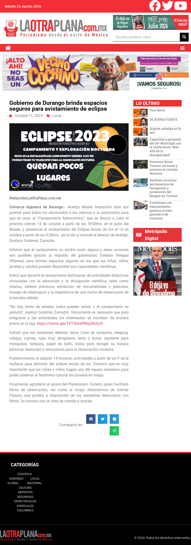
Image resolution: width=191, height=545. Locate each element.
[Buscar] (184, 37)
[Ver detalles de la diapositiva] (150, 22)
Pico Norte (157, 110)
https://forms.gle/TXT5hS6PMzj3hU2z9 (70, 323)
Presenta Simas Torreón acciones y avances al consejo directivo (164, 167)
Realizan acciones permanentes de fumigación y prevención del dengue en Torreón (163, 188)
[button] (182, 48)
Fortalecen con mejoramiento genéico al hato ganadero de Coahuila (161, 210)
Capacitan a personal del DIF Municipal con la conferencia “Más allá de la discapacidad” (165, 147)
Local (56, 115)
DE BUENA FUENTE (163, 119)
